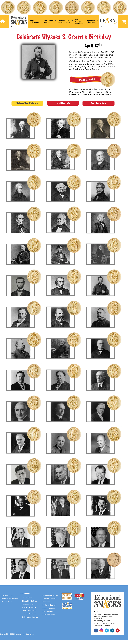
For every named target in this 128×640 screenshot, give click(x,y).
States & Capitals (49, 599)
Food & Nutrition (48, 608)
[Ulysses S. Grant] (38, 61)
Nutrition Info (63, 103)
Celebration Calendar (27, 103)
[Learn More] (108, 21)
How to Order (7, 602)
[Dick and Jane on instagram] (101, 630)
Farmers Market (48, 615)
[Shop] (123, 21)
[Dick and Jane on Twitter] (107, 630)
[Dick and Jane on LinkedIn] (112, 630)
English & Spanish (49, 605)
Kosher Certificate (29, 607)
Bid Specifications (29, 614)
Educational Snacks (50, 595)
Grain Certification (29, 611)
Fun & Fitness (47, 611)
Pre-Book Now (98, 103)
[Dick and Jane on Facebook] (96, 630)
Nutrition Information (10, 599)
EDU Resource (7, 595)
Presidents (46, 602)
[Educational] (19, 21)
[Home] (3, 21)
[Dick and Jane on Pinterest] (118, 630)
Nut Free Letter (28, 604)
